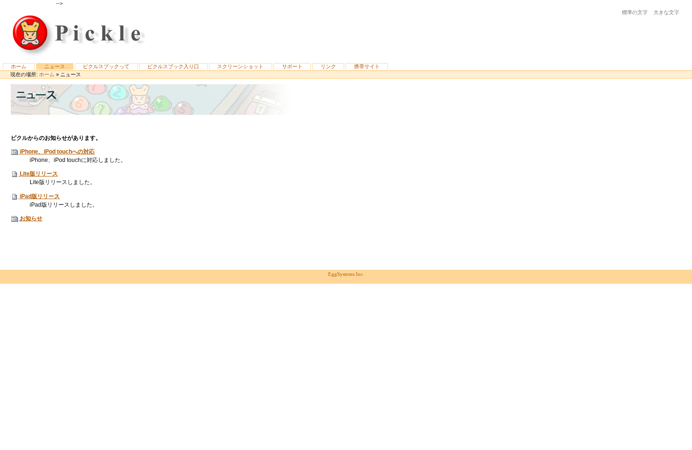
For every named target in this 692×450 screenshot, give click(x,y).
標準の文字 (635, 12)
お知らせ (31, 218)
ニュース (54, 66)
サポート (292, 66)
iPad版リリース (40, 196)
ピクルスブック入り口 (173, 66)
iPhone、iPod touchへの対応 (57, 151)
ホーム (18, 66)
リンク (328, 66)
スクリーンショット (240, 66)
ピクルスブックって (106, 66)
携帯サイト (367, 66)
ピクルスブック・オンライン (80, 35)
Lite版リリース (39, 173)
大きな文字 (666, 12)
